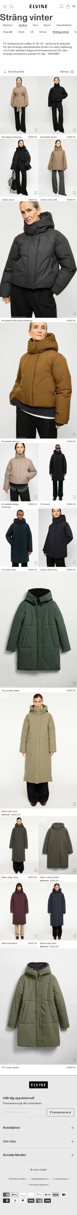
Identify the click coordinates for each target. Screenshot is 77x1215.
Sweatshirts (64, 25)
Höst (21, 32)
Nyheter (8, 25)
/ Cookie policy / (60, 1179)
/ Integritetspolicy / (39, 1179)
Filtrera (64, 71)
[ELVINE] (38, 6)
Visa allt (8, 32)
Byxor (47, 25)
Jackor (23, 25)
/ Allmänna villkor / (17, 1179)
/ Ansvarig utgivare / (38, 1184)
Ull (31, 32)
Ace (35, 25)
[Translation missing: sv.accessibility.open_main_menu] (4, 6)
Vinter (43, 32)
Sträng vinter (61, 32)
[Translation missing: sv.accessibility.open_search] (11, 6)
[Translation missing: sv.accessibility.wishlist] (61, 6)
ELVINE (43, 1169)
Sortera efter (16, 71)
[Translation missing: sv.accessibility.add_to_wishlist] (35, 130)
